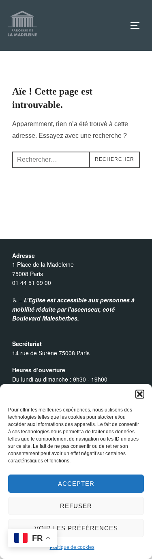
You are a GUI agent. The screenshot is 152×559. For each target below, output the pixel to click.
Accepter (76, 483)
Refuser (76, 505)
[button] (140, 394)
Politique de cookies (72, 547)
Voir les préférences (76, 528)
